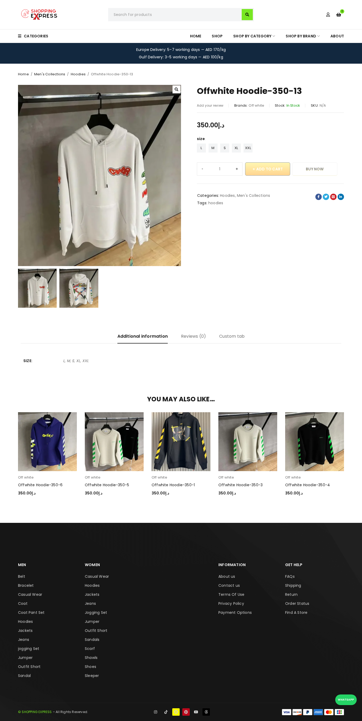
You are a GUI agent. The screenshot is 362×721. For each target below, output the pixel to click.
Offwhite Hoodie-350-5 (107, 485)
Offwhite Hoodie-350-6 (40, 485)
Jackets (25, 630)
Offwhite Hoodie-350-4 (307, 485)
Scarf (90, 648)
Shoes (90, 666)
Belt (21, 576)
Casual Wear (30, 594)
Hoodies (78, 74)
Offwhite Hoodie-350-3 (240, 485)
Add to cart (269, 169)
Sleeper (92, 675)
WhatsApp (346, 700)
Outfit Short (29, 666)
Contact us (229, 585)
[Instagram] (155, 712)
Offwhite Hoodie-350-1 (173, 485)
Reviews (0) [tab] (193, 336)
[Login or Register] (328, 14)
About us (226, 576)
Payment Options (235, 612)
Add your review (210, 105)
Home (23, 74)
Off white (256, 105)
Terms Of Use (231, 594)
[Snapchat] (176, 712)
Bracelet (26, 585)
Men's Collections (49, 74)
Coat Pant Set (31, 612)
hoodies (215, 203)
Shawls (91, 657)
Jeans (23, 639)
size (201, 138)
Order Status (297, 603)
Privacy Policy (231, 603)
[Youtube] (196, 712)
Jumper (25, 657)
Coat (23, 603)
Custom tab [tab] (232, 336)
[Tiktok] (166, 712)
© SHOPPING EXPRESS (35, 712)
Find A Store (296, 612)
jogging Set (28, 648)
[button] (176, 89)
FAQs (290, 576)
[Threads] (206, 712)
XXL (248, 147)
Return (291, 594)
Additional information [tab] (142, 336)
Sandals (92, 639)
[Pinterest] (186, 712)
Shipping (293, 585)
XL (236, 147)
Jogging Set (96, 612)
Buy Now (315, 169)
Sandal (24, 675)
